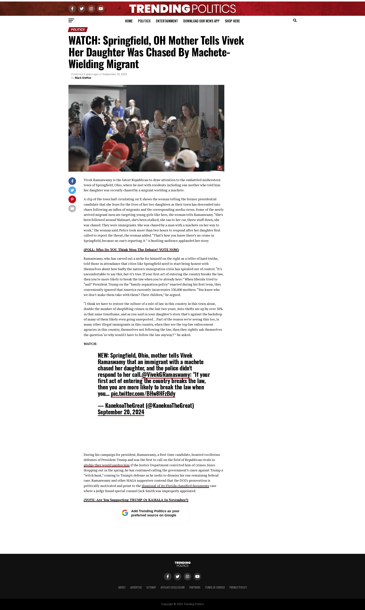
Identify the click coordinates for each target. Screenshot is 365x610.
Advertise (136, 587)
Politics (144, 20)
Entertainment (167, 20)
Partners (194, 587)
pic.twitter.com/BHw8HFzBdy (143, 393)
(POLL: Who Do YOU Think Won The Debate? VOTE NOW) (131, 249)
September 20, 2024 (121, 411)
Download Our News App (201, 20)
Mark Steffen (83, 77)
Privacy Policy (238, 587)
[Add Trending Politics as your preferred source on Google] (154, 522)
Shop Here (232, 20)
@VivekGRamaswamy (166, 374)
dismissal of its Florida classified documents (175, 486)
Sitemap (151, 587)
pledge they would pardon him (107, 465)
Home (129, 20)
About (122, 587)
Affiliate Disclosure (173, 587)
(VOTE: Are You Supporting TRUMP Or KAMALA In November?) (136, 500)
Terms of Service (215, 587)
